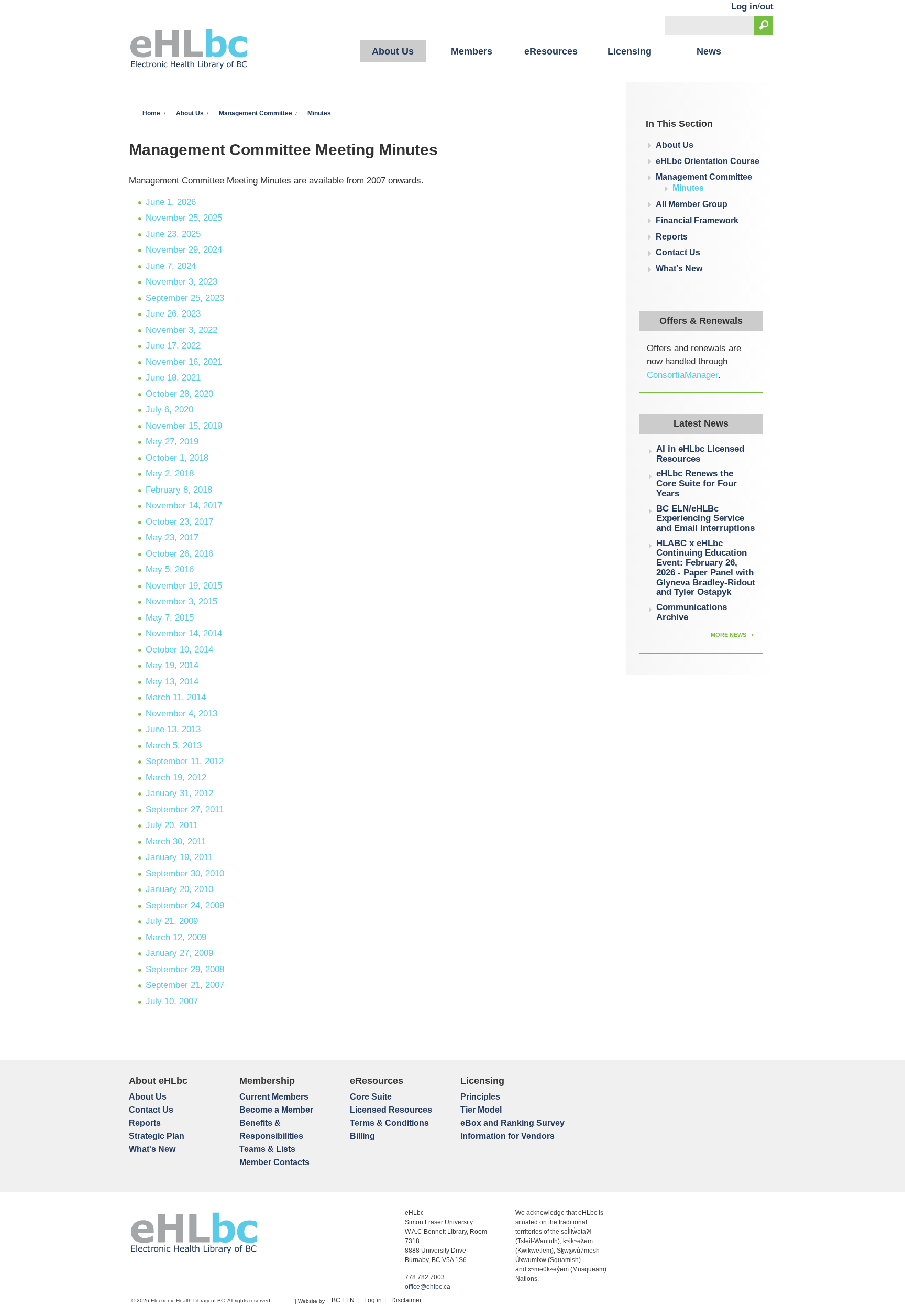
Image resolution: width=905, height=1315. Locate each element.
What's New (679, 268)
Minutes (319, 113)
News (709, 51)
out (767, 7)
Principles (480, 1096)
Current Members (273, 1096)
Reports (672, 236)
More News (729, 635)
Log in (744, 7)
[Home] (189, 50)
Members (471, 51)
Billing (362, 1136)
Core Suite (371, 1096)
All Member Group (691, 204)
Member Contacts (274, 1162)
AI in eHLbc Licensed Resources (700, 454)
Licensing (630, 51)
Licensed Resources (391, 1109)
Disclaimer (406, 1300)
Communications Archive (691, 612)
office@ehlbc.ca (427, 1286)
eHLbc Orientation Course (707, 161)
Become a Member (276, 1109)
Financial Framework (697, 220)
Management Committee (255, 113)
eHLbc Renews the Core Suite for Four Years (696, 483)
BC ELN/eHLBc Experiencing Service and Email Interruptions (705, 518)
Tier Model (481, 1109)
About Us (393, 51)
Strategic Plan (156, 1136)
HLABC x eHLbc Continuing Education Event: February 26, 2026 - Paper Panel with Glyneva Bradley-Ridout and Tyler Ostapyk (705, 567)
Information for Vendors (507, 1136)
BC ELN (343, 1300)
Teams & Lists (267, 1149)
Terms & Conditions (389, 1122)
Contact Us (678, 252)
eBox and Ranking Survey (512, 1122)
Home (151, 113)
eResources (551, 51)
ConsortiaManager (682, 375)
